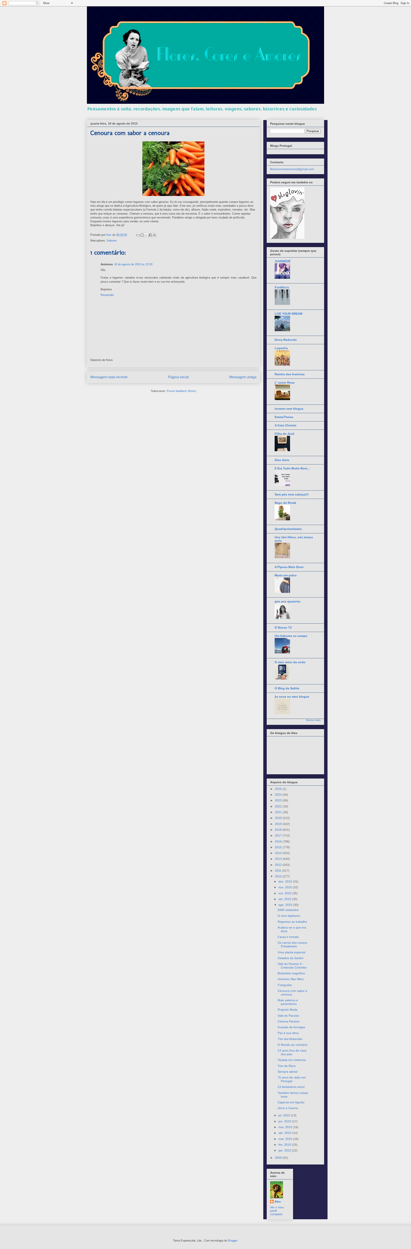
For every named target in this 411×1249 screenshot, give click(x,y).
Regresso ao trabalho (292, 921)
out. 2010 (285, 893)
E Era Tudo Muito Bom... (292, 468)
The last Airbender (290, 1039)
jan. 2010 (285, 1150)
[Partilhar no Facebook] (150, 235)
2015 (279, 847)
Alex (277, 1201)
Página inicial (178, 377)
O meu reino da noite (290, 662)
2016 (279, 841)
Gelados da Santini (290, 958)
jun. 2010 (285, 1121)
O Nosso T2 (283, 627)
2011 (278, 870)
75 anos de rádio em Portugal (292, 1079)
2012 (279, 864)
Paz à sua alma (288, 1033)
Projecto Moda (287, 1009)
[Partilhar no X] (146, 235)
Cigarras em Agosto (291, 1102)
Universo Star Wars (291, 979)
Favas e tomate (288, 937)
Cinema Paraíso (288, 1021)
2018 (279, 829)
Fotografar (285, 985)
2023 (279, 800)
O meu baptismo (289, 915)
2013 (279, 858)
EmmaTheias (284, 417)
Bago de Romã (285, 502)
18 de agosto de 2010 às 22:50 (133, 264)
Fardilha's (282, 287)
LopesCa (281, 348)
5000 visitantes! (288, 910)
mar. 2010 (285, 1139)
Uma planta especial (291, 952)
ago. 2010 (285, 904)
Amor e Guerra (288, 1108)
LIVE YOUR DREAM (288, 313)
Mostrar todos (313, 720)
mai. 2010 (285, 1127)
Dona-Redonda (286, 339)
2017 (279, 835)
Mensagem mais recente (109, 377)
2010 (279, 876)
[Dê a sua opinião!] (142, 235)
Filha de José (284, 433)
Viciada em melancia (292, 1060)
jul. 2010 (284, 1115)
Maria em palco (286, 575)
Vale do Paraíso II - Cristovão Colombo (292, 965)
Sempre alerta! (288, 1071)
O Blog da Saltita (287, 688)
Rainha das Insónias (290, 374)
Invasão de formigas (291, 1027)
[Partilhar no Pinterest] (154, 235)
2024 (279, 794)
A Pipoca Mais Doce (289, 567)
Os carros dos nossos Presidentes (292, 944)
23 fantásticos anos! (291, 1087)
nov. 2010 (285, 887)
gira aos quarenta (287, 601)
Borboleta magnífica (291, 973)
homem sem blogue (289, 408)
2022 (279, 806)
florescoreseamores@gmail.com (292, 169)
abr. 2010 (285, 1133)
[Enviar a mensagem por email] (138, 235)
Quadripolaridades (288, 529)
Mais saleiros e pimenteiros (288, 1002)
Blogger (232, 1240)
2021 (279, 812)
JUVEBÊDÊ (282, 261)
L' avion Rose (285, 382)
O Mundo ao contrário (292, 1044)
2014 (279, 853)
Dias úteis (282, 460)
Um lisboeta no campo (291, 636)
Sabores (112, 240)
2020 (279, 818)
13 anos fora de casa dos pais (292, 1052)
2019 (279, 824)
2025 (279, 789)
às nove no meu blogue (292, 696)
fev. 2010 (285, 1144)
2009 (279, 1157)
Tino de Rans (287, 1066)
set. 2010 (285, 899)
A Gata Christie (285, 425)
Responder (107, 295)
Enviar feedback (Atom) (181, 391)
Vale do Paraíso (288, 1015)
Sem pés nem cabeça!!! (292, 494)
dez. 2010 (285, 881)
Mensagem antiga (242, 377)
